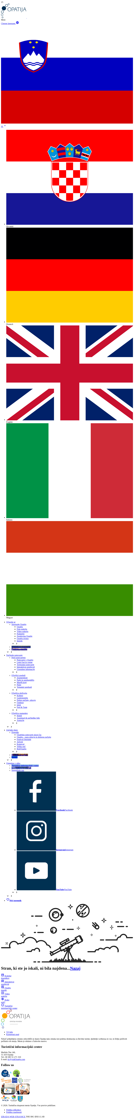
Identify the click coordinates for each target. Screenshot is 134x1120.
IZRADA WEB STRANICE (13, 1117)
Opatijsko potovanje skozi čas (29, 735)
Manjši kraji (22, 682)
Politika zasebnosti (14, 1112)
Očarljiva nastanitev (20, 713)
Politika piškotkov (13, 1110)
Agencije (20, 720)
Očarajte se (10, 622)
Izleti (19, 705)
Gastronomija (22, 698)
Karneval (20, 744)
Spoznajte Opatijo (19, 624)
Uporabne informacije (26, 669)
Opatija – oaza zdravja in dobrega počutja (34, 737)
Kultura (20, 695)
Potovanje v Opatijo (25, 660)
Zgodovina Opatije (24, 636)
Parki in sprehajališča (25, 680)
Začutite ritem (12, 730)
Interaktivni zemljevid (26, 667)
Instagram (64, 850)
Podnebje (20, 634)
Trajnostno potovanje (25, 665)
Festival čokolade (24, 739)
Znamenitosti (22, 678)
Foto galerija (22, 629)
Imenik (20, 641)
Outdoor (20, 702)
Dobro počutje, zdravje (26, 700)
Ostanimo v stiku (13, 763)
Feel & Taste (22, 707)
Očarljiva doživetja (19, 693)
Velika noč (21, 746)
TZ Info (9, 1032)
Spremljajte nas (18, 770)
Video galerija (22, 631)
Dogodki (15, 732)
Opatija (20, 627)
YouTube (64, 889)
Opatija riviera (23, 638)
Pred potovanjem (19, 657)
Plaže (19, 685)
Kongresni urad (12, 1034)
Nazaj (75, 968)
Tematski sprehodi (24, 687)
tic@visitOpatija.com (16, 1059)
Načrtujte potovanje (14, 655)
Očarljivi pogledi (18, 675)
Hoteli (19, 716)
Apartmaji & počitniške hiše (28, 718)
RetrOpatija (21, 749)
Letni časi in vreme (24, 662)
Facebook (64, 810)
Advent (20, 742)
